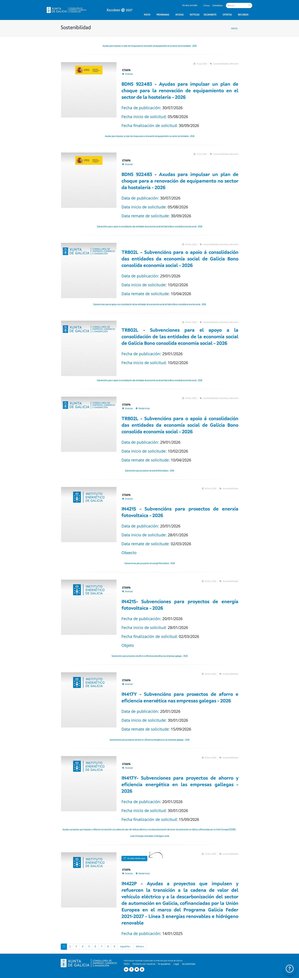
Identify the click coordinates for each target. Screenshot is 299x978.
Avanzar (129, 74)
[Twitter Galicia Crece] (136, 969)
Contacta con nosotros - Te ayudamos (152, 964)
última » (140, 947)
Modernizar (144, 408)
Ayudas (179, 15)
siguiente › (125, 947)
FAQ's (126, 964)
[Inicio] (89, 10)
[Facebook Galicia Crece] (131, 969)
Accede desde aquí (136, 858)
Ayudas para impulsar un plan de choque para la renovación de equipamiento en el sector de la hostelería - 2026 (149, 46)
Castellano (217, 6)
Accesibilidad (188, 964)
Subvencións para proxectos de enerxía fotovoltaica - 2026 (149, 471)
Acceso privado (189, 5)
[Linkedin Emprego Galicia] (126, 969)
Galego (206, 6)
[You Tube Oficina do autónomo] (142, 969)
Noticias (194, 15)
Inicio (234, 29)
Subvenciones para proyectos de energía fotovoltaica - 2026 (149, 563)
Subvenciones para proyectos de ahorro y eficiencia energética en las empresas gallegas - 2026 (149, 740)
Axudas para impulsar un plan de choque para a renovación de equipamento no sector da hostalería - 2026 (149, 136)
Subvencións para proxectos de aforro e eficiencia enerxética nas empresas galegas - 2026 (149, 656)
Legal (176, 964)
